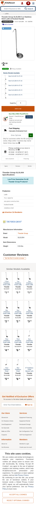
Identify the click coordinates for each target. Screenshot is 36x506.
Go (31, 135)
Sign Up (29, 405)
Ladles (7, 13)
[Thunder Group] (12, 222)
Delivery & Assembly (26, 428)
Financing (26, 158)
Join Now (29, 117)
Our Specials (5, 428)
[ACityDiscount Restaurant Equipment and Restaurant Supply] (8, 3)
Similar (30, 166)
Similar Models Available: (11, 73)
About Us (4, 444)
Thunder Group (7, 21)
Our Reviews (5, 447)
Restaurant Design (25, 424)
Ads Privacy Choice (22, 475)
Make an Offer (6, 431)
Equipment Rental (25, 421)
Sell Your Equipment (26, 434)
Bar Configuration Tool (26, 431)
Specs (6, 166)
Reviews (18, 166)
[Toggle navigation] (33, 3)
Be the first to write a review (14, 258)
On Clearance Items (7, 421)
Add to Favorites (8, 24)
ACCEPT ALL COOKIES (18, 494)
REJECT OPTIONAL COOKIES (18, 500)
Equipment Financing (26, 417)
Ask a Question (10, 158)
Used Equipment (6, 424)
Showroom (5, 417)
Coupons (4, 434)
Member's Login (24, 444)
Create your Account (26, 447)
